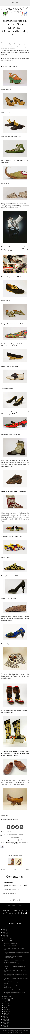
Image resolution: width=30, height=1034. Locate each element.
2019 (4, 929)
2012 (4, 1016)
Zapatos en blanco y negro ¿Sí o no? (14, 960)
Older (26, 869)
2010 (4, 1019)
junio (5, 1004)
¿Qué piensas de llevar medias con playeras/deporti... (13, 956)
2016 (4, 934)
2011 (4, 1018)
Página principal (11, 905)
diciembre (7, 939)
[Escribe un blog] (11, 840)
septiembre (7, 998)
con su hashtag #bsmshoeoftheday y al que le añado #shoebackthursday (15, 47)
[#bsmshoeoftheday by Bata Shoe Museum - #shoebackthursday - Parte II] (11, 861)
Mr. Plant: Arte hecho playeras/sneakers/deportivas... (13, 963)
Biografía (21, 905)
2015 (4, 935)
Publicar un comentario (9, 893)
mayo (6, 1005)
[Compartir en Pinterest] (22, 840)
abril (5, 1007)
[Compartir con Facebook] (18, 840)
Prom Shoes (7, 882)
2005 (4, 1027)
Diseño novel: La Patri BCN (11, 943)
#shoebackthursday (21, 842)
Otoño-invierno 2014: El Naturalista (13, 946)
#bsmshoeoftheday (11, 842)
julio (5, 1002)
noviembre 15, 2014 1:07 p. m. (12, 889)
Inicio (15, 869)
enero (6, 1013)
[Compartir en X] (15, 840)
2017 (4, 932)
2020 (4, 928)
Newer (3, 869)
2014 (4, 937)
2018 (4, 931)
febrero (6, 1011)
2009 (4, 1021)
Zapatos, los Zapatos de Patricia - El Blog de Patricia (15, 913)
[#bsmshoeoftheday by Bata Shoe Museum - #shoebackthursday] (18, 861)
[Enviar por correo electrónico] (8, 840)
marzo (6, 1009)
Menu (16, 3)
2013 (4, 1015)
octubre (6, 996)
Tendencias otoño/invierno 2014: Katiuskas (15, 990)
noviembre (7, 941)
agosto (6, 1000)
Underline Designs (17, 1032)
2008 (4, 1022)
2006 (4, 1025)
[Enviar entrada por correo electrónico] (15, 835)
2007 (4, 1024)
